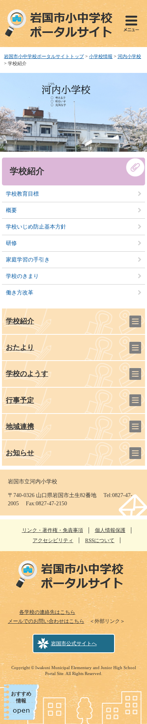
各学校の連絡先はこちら (47, 612)
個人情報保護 (110, 530)
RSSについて (99, 540)
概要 (11, 210)
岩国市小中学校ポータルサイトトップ (44, 56)
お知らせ (20, 453)
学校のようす (27, 373)
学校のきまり (22, 276)
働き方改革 (19, 293)
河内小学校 (129, 56)
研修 (11, 243)
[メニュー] (131, 23)
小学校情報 (101, 56)
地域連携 (20, 426)
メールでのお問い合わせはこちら (46, 621)
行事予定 (20, 400)
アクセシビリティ (53, 540)
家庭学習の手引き (28, 260)
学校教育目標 (22, 194)
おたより (20, 347)
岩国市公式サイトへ (74, 643)
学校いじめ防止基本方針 (36, 227)
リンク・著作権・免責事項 (52, 530)
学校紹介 (20, 321)
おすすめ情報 (21, 697)
